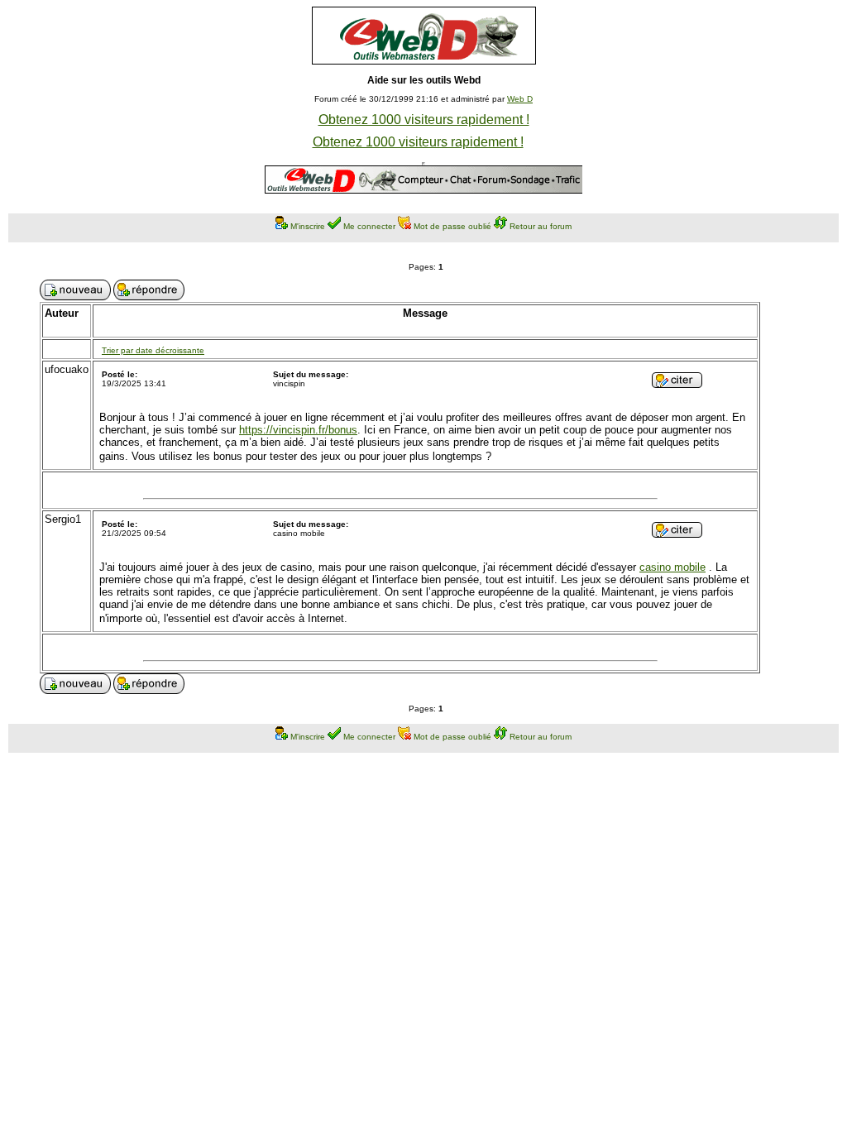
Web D (520, 98)
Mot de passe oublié (452, 226)
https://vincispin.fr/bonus (298, 430)
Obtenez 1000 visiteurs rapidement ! (423, 120)
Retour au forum (541, 226)
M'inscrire (307, 226)
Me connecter (369, 226)
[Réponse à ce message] (677, 383)
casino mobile (672, 567)
